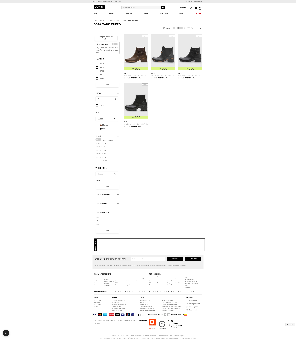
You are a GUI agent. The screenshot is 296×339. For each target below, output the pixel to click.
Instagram (97, 304)
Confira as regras (178, 336)
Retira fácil (193, 310)
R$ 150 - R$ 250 (101, 150)
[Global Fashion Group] (142, 315)
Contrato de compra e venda (172, 306)
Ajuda (186, 277)
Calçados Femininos (114, 20)
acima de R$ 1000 (101, 161)
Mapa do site (116, 306)
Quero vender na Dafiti (147, 310)
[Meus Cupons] (192, 8)
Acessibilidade (145, 300)
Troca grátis (193, 307)
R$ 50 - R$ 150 (100, 147)
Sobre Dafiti (144, 302)
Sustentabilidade (167, 300)
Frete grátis (193, 301)
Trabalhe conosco (146, 306)
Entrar (183, 8)
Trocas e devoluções (119, 304)
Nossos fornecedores (147, 308)
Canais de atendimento (194, 1)
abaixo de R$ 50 (101, 143)
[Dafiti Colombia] (185, 315)
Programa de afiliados (169, 302)
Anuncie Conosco (168, 310)
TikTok (96, 306)
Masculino (193, 259)
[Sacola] (200, 8)
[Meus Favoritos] (196, 8)
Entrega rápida (194, 304)
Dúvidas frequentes (118, 300)
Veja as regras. (126, 265)
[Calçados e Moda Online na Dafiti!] (99, 7)
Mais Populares (192, 28)
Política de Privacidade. (179, 265)
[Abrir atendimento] (6, 333)
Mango (106, 279)
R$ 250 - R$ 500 (101, 154)
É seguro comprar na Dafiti (171, 308)
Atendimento (116, 302)
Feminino (102, 20)
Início (95, 20)
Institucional (144, 304)
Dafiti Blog (97, 300)
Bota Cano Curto (133, 20)
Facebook (97, 302)
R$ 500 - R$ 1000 (101, 157)
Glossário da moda (118, 308)
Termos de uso (117, 310)
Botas (124, 20)
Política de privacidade (169, 304)
